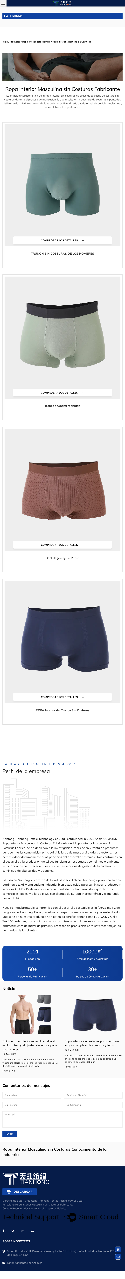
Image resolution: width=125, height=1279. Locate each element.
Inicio (5, 41)
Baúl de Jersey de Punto (62, 558)
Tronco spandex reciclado (62, 406)
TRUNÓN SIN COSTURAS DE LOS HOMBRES (62, 253)
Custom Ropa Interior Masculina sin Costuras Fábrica (34, 1208)
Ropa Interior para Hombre (36, 41)
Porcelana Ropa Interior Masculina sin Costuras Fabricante (37, 1204)
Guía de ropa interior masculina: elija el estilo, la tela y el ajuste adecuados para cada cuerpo (29, 1045)
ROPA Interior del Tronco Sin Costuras (62, 710)
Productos (15, 41)
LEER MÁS (8, 1071)
